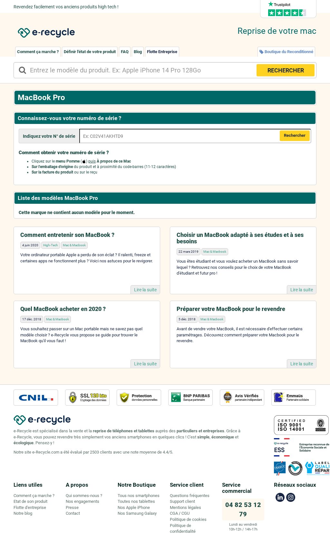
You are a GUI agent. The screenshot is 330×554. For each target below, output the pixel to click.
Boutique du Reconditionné (288, 51)
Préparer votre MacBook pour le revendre (231, 308)
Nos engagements (82, 501)
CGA (174, 513)
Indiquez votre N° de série (49, 136)
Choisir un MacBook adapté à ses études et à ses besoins (240, 238)
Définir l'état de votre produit (90, 51)
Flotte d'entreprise (30, 507)
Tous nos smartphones (139, 495)
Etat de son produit (30, 501)
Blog (138, 51)
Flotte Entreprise (162, 51)
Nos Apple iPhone (134, 507)
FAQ (125, 51)
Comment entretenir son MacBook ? (67, 234)
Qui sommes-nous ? (84, 495)
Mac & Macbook (74, 245)
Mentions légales (185, 507)
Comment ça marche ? (38, 51)
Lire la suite (145, 289)
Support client (182, 501)
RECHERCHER (285, 70)
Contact (73, 513)
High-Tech (50, 245)
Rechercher (295, 135)
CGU (185, 513)
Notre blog (23, 513)
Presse (72, 507)
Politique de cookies (188, 519)
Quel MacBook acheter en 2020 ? (63, 308)
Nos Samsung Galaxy (137, 513)
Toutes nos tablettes (136, 501)
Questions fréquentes (189, 495)
